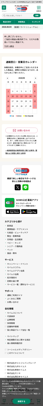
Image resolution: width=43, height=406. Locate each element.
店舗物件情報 (13, 326)
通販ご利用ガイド (14, 295)
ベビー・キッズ (14, 242)
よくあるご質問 (14, 298)
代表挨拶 (11, 316)
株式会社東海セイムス (16, 369)
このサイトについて (15, 353)
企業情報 (11, 319)
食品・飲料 (12, 253)
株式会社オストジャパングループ (21, 362)
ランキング (36, 22)
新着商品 (21, 22)
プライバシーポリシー (22, 393)
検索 (36, 15)
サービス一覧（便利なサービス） (21, 284)
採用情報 (11, 323)
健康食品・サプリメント (17, 229)
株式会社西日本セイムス (17, 376)
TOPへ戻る (9, 46)
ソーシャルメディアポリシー (19, 349)
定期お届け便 (13, 281)
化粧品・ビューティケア (17, 232)
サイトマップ (13, 336)
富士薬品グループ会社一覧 (18, 329)
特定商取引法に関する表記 (18, 339)
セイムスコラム (14, 267)
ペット (10, 249)
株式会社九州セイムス (16, 366)
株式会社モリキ (14, 373)
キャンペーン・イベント (17, 263)
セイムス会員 (13, 274)
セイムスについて (14, 312)
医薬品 (10, 225)
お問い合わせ (23, 130)
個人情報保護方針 (14, 343)
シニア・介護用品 (14, 246)
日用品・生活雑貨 (14, 239)
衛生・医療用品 (14, 235)
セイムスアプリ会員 (15, 270)
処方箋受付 (12, 277)
